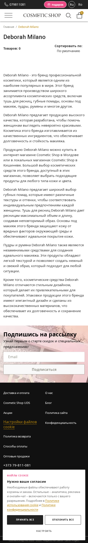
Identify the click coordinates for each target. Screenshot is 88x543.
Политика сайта (56, 413)
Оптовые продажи (16, 456)
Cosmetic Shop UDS (16, 403)
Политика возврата (17, 436)
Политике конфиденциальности (31, 507)
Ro (80, 4)
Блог (48, 403)
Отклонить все (63, 519)
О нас (49, 393)
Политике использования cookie (33, 503)
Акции (7, 413)
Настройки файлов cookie (20, 424)
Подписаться (44, 369)
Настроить (44, 531)
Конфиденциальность (60, 423)
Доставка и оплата (16, 393)
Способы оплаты (15, 446)
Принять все (25, 519)
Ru (72, 4)
